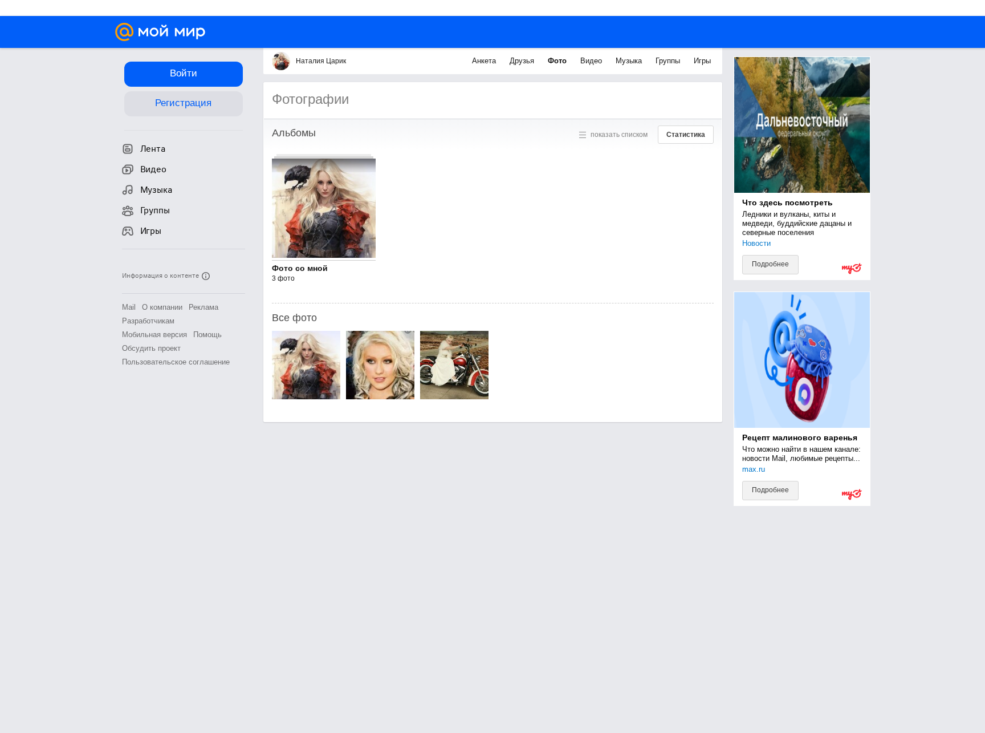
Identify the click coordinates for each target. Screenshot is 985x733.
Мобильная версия (154, 334)
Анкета (485, 60)
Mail (129, 307)
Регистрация (183, 103)
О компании (162, 307)
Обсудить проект (151, 348)
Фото (558, 60)
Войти (183, 73)
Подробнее (770, 264)
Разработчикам (148, 321)
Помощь (207, 334)
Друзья (523, 60)
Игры (702, 60)
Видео (592, 60)
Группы (669, 60)
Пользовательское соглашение (176, 362)
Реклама (203, 307)
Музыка (630, 60)
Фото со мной (300, 268)
